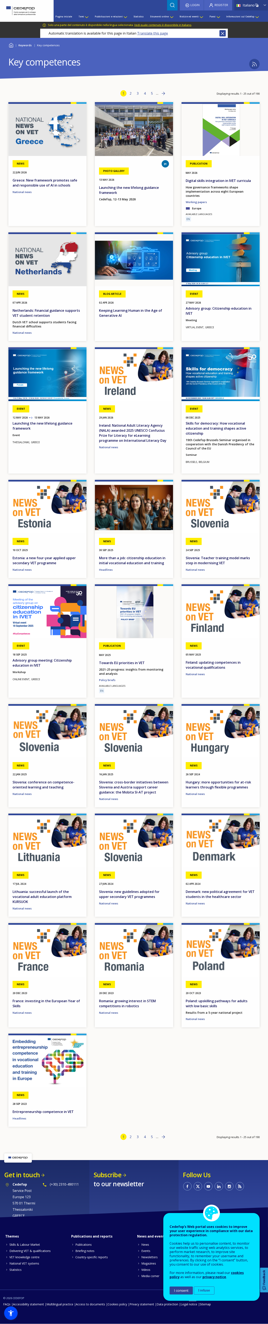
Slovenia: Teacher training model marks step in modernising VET (218, 560)
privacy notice (214, 1277)
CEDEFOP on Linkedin (219, 1186)
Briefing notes (84, 1251)
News (145, 1245)
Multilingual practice (59, 1304)
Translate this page (152, 33)
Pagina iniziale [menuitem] (63, 16)
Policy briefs (107, 680)
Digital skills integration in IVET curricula (218, 180)
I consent (181, 1290)
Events (145, 1251)
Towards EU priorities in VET (122, 663)
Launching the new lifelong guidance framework (129, 190)
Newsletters (149, 1257)
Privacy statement (142, 1304)
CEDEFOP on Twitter (198, 1186)
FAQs (6, 1304)
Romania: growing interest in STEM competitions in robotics (127, 1003)
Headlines (106, 570)
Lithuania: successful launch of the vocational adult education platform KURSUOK (42, 896)
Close (222, 33)
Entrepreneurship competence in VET (43, 1111)
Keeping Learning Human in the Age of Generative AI (130, 313)
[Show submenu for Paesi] (218, 16)
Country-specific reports (91, 1257)
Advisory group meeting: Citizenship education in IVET (42, 663)
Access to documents (90, 1304)
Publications (83, 1245)
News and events (151, 1236)
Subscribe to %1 (254, 64)
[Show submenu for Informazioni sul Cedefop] (257, 16)
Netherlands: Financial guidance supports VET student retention (46, 313)
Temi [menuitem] (81, 16)
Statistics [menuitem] (139, 16)
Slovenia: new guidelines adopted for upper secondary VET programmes (129, 894)
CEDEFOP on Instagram (229, 1186)
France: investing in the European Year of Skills (46, 1003)
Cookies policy (117, 1304)
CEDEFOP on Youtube (208, 1186)
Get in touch (22, 1175)
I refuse (204, 1290)
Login (195, 5)
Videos (145, 1270)
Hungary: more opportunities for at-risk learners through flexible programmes (218, 785)
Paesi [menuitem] (213, 16)
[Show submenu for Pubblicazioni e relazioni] (125, 16)
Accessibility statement (28, 1304)
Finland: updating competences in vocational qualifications (213, 665)
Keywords (25, 45)
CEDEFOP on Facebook (187, 1186)
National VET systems (24, 1263)
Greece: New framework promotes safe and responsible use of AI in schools (45, 183)
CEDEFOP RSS (240, 1186)
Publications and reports (91, 1236)
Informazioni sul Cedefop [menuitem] (240, 16)
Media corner (150, 1276)
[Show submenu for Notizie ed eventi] (201, 16)
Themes (12, 1236)
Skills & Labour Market (24, 1245)
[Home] (23, 11)
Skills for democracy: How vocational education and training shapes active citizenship (216, 428)
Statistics (15, 1270)
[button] (11, 1313)
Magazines (148, 1263)
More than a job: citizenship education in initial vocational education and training (132, 560)
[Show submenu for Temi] (86, 16)
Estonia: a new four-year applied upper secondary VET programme (44, 560)
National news (22, 192)
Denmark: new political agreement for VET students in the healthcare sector (220, 894)
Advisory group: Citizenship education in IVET (218, 311)
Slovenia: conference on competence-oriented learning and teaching (43, 785)
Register (221, 5)
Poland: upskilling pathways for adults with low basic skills (216, 1003)
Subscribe (107, 1175)
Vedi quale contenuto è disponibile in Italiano (162, 25)
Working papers (196, 202)
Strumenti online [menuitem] (159, 16)
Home (11, 44)
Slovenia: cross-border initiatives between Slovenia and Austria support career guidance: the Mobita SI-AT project (133, 787)
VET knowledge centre (24, 1257)
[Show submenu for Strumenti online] (171, 16)
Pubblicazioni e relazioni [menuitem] (109, 16)
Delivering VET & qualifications (30, 1251)
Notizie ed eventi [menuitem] (189, 16)
